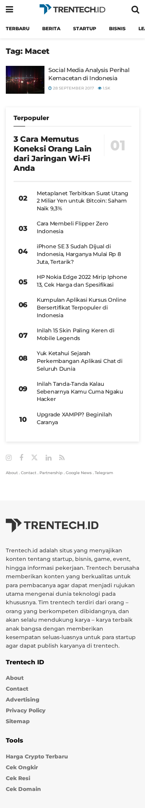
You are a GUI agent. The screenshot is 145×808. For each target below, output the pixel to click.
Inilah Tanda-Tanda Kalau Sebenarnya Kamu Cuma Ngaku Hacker (80, 391)
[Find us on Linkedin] (48, 458)
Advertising (22, 699)
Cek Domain (23, 789)
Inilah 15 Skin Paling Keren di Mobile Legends (75, 334)
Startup (84, 28)
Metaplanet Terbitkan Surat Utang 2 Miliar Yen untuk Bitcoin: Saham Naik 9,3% (82, 201)
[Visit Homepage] (72, 9)
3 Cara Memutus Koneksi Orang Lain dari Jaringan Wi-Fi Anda (53, 153)
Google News (79, 472)
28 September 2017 (73, 88)
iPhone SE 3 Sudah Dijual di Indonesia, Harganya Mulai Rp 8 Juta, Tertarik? (79, 254)
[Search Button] (135, 9)
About (12, 472)
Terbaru (17, 28)
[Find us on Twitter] (34, 457)
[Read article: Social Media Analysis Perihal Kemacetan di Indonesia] (25, 80)
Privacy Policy (26, 710)
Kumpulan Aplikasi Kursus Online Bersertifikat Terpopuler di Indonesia (81, 307)
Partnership (51, 472)
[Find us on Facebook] (21, 458)
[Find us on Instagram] (9, 458)
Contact (28, 472)
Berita (51, 28)
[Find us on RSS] (62, 458)
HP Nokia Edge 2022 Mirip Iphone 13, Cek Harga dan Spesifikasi (82, 280)
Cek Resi (18, 778)
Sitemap (18, 721)
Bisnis (117, 28)
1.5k (106, 88)
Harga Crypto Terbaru (37, 756)
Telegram (104, 472)
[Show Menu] (9, 9)
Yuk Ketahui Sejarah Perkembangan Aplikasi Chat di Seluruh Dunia (80, 361)
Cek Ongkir (22, 767)
